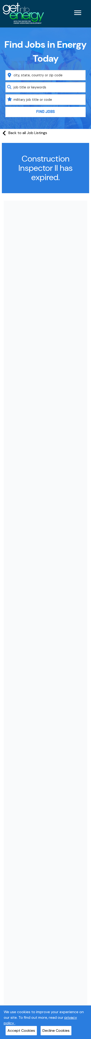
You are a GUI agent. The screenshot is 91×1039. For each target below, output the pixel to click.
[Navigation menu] (77, 12)
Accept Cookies (21, 1030)
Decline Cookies (56, 1030)
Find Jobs (45, 111)
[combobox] (45, 75)
